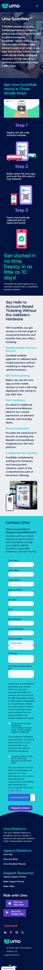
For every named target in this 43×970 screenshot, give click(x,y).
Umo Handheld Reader (14, 863)
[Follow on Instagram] (16, 932)
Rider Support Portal (13, 881)
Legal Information (11, 955)
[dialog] (8, 968)
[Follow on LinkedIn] (5, 932)
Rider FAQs (8, 886)
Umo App (8, 854)
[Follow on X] (22, 932)
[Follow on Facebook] (11, 932)
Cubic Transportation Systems (17, 841)
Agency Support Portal (14, 876)
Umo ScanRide (10, 859)
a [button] (37, 6)
